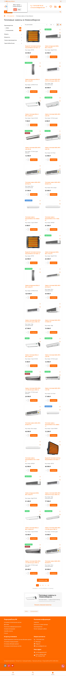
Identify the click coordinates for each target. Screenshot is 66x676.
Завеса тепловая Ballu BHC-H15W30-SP (53, 321)
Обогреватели (10, 16)
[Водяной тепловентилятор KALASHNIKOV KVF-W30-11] (53, 448)
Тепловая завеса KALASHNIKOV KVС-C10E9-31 (32, 459)
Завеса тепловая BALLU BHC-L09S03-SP (32, 528)
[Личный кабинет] (61, 1)
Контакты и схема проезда (41, 624)
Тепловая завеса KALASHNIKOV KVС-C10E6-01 (52, 218)
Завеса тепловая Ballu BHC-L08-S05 (53, 355)
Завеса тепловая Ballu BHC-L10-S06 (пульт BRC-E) (53, 528)
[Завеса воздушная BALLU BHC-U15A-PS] (33, 69)
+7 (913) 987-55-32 (37, 5)
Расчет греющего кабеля (40, 629)
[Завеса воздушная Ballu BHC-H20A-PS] (33, 483)
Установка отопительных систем (12, 622)
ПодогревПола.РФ (10, 619)
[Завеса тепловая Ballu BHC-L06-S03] (53, 104)
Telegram (38, 644)
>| (48, 585)
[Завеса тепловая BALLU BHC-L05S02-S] (33, 104)
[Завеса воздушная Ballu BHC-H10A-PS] (53, 36)
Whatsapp (38, 641)
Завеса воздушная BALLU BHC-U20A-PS (32, 286)
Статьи (6, 633)
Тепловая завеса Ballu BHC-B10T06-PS (33, 183)
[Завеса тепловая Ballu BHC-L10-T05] (53, 378)
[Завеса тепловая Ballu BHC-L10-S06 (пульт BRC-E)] (53, 518)
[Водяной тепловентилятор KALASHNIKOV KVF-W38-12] (33, 242)
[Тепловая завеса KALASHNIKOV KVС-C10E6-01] (53, 207)
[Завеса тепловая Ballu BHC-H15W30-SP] (53, 310)
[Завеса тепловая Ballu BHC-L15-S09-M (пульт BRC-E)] (33, 551)
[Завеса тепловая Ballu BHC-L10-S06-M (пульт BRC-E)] (33, 378)
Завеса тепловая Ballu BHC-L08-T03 (53, 148)
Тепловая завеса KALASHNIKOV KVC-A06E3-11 (32, 218)
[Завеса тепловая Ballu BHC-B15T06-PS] (53, 275)
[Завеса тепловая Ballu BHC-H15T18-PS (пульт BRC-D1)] (33, 310)
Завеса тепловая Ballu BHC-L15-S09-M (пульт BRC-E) (33, 561)
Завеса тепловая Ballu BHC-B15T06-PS (53, 286)
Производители (38, 626)
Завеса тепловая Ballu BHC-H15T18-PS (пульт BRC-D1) (33, 321)
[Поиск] (60, 12)
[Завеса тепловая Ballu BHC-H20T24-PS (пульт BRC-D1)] (53, 483)
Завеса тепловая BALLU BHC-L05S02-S (32, 115)
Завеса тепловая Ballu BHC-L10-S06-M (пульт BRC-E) (33, 389)
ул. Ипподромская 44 (41, 652)
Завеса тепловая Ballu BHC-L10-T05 (53, 389)
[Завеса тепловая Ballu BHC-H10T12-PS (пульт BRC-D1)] (53, 69)
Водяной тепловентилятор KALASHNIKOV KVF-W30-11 (52, 458)
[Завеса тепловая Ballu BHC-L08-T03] (53, 137)
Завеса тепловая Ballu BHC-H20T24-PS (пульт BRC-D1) (53, 493)
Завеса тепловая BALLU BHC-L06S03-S (32, 355)
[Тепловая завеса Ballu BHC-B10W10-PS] (53, 172)
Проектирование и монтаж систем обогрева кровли (17, 639)
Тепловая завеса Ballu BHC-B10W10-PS (53, 183)
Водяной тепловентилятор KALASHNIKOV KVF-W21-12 (33, 46)
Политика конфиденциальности (12, 626)
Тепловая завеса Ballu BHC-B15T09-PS (53, 561)
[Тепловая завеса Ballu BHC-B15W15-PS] (33, 413)
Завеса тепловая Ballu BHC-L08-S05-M (33, 148)
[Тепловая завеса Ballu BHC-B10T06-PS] (33, 172)
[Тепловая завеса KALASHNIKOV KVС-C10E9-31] (33, 448)
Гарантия (36, 622)
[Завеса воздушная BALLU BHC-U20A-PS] (33, 275)
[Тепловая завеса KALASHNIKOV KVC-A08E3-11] (53, 413)
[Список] (60, 24)
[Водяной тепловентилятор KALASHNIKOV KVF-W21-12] (33, 36)
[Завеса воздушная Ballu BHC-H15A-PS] (53, 242)
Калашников (9, 30)
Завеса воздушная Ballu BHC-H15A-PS (52, 252)
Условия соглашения (9, 629)
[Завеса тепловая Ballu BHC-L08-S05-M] (33, 137)
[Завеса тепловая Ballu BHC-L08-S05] (53, 345)
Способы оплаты (8, 631)
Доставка (6, 624)
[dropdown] (5, 1)
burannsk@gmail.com (38, 7)
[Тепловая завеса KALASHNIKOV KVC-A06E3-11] (33, 207)
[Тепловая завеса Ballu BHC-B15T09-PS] (53, 551)
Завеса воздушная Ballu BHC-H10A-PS (52, 46)
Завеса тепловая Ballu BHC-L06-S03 (53, 115)
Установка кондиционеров (11, 641)
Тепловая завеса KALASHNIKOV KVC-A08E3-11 (52, 424)
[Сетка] (57, 24)
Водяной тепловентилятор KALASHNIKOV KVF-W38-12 (33, 252)
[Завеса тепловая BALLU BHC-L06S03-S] (33, 345)
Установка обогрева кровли (11, 644)
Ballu (7, 28)
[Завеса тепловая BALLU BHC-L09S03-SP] (33, 518)
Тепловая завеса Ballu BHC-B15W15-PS (33, 423)
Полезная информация (42, 619)
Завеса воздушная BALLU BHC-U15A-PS (32, 80)
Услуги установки (10, 636)
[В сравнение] (40, 33)
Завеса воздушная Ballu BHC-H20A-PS (32, 493)
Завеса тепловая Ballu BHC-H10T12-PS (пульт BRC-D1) (53, 80)
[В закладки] (40, 30)
